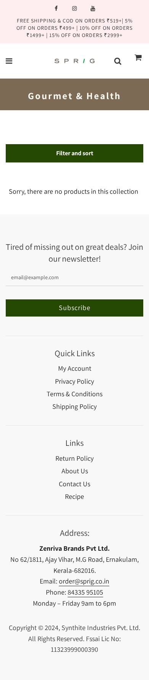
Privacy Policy (74, 381)
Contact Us (74, 483)
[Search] (118, 61)
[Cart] (138, 61)
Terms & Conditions (74, 393)
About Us (75, 470)
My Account (74, 368)
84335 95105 (85, 592)
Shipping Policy (74, 406)
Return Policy (74, 458)
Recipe (74, 496)
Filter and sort (74, 153)
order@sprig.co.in (84, 581)
